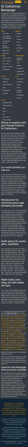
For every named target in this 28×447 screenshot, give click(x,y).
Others (4, 111)
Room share (6, 117)
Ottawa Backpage (18, 335)
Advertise (20, 443)
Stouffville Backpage (8, 342)
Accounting (6, 79)
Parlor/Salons (6, 90)
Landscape (20, 48)
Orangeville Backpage (7, 333)
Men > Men (6, 64)
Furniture (19, 39)
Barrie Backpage (20, 315)
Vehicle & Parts (7, 120)
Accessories (20, 79)
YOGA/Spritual (21, 74)
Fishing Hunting (7, 105)
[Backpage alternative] (7, 2)
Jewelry (19, 45)
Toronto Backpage (16, 346)
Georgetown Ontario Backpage (10, 322)
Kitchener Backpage (6, 327)
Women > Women (8, 66)
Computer (19, 81)
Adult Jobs (6, 33)
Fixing (18, 87)
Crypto (19, 84)
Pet (3, 114)
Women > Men (7, 58)
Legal (4, 87)
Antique (19, 33)
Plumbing (5, 93)
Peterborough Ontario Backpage (10, 336)
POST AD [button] (18, 1)
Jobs (4, 108)
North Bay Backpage (14, 331)
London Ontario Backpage (9, 329)
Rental (18, 51)
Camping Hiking (7, 102)
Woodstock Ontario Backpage (16, 349)
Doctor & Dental (7, 84)
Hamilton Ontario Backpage (16, 324)
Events (18, 36)
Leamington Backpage (20, 327)
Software (19, 98)
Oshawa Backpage (6, 335)
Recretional (20, 68)
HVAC (18, 42)
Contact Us (13, 443)
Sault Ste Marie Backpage (15, 338)
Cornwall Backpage (18, 320)
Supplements (20, 71)
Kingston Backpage (17, 326)
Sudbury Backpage (13, 344)
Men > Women (7, 61)
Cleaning (5, 81)
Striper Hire (6, 53)
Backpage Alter (12, 441)
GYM (18, 62)
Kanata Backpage (6, 326)
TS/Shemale (6, 69)
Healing (19, 65)
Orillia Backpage (19, 333)
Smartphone (20, 95)
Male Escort (6, 50)
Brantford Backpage (13, 318)
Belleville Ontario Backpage (9, 317)
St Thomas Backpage (21, 340)
